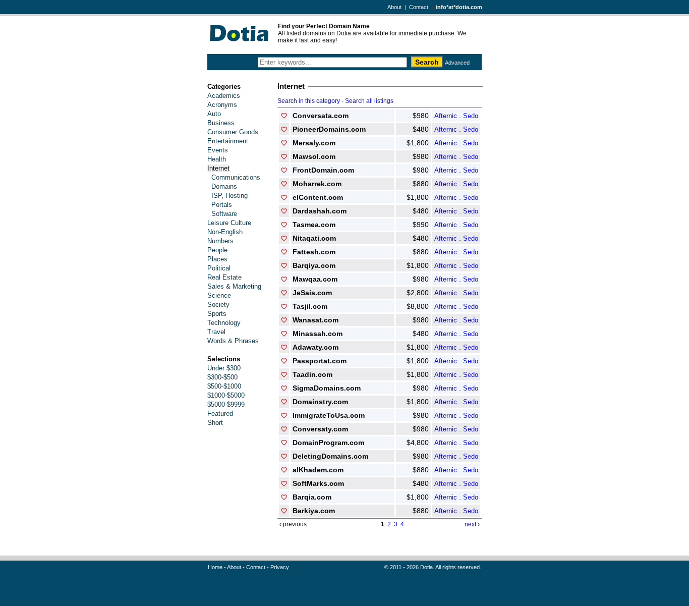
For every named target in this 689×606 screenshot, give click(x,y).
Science (219, 295)
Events (217, 150)
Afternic (445, 116)
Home (215, 567)
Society (218, 304)
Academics (223, 95)
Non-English (225, 232)
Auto (214, 114)
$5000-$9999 (226, 404)
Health (216, 159)
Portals (221, 204)
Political (219, 268)
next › (472, 524)
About (394, 7)
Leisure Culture (229, 223)
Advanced (457, 63)
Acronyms (222, 104)
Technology (224, 322)
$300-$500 (222, 377)
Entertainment (227, 141)
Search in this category (308, 100)
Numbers (220, 241)
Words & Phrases (233, 341)
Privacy (279, 567)
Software (224, 213)
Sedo (470, 116)
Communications (235, 177)
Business (221, 123)
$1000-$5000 (226, 395)
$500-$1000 (224, 386)
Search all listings (369, 100)
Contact (418, 7)
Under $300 (224, 368)
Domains (224, 186)
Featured (220, 413)
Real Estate (224, 277)
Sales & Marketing (234, 286)
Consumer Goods (232, 132)
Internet (218, 168)
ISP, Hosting (229, 195)
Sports (216, 313)
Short (215, 422)
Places (217, 259)
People (217, 250)
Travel (216, 332)
